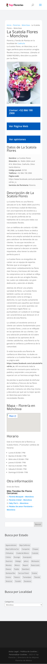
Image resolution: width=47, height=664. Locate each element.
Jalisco (26, 561)
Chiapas (35, 549)
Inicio (9, 25)
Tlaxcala (37, 577)
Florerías (16, 25)
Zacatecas (27, 581)
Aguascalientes (11, 545)
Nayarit (25, 565)
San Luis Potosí (23, 573)
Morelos (9, 565)
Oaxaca (8, 569)
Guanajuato (27, 557)
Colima (8, 557)
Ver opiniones (17, 139)
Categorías (9, 601)
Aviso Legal (13, 651)
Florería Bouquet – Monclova (21, 496)
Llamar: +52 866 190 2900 (21, 112)
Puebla (16, 569)
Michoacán (35, 561)
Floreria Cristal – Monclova (20, 500)
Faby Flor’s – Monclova (18, 503)
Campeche (25, 549)
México (17, 565)
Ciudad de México (22, 553)
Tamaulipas (27, 577)
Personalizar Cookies (18, 654)
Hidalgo (18, 561)
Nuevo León (35, 565)
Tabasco (17, 577)
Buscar (38, 524)
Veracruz (9, 581)
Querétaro (25, 569)
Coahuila (21, 43)
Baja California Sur (12, 549)
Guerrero (9, 561)
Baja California (25, 545)
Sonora (8, 577)
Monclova (26, 25)
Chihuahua (9, 553)
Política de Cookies (28, 651)
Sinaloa (34, 573)
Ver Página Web (18, 126)
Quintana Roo (10, 573)
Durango (17, 557)
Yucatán (18, 581)
